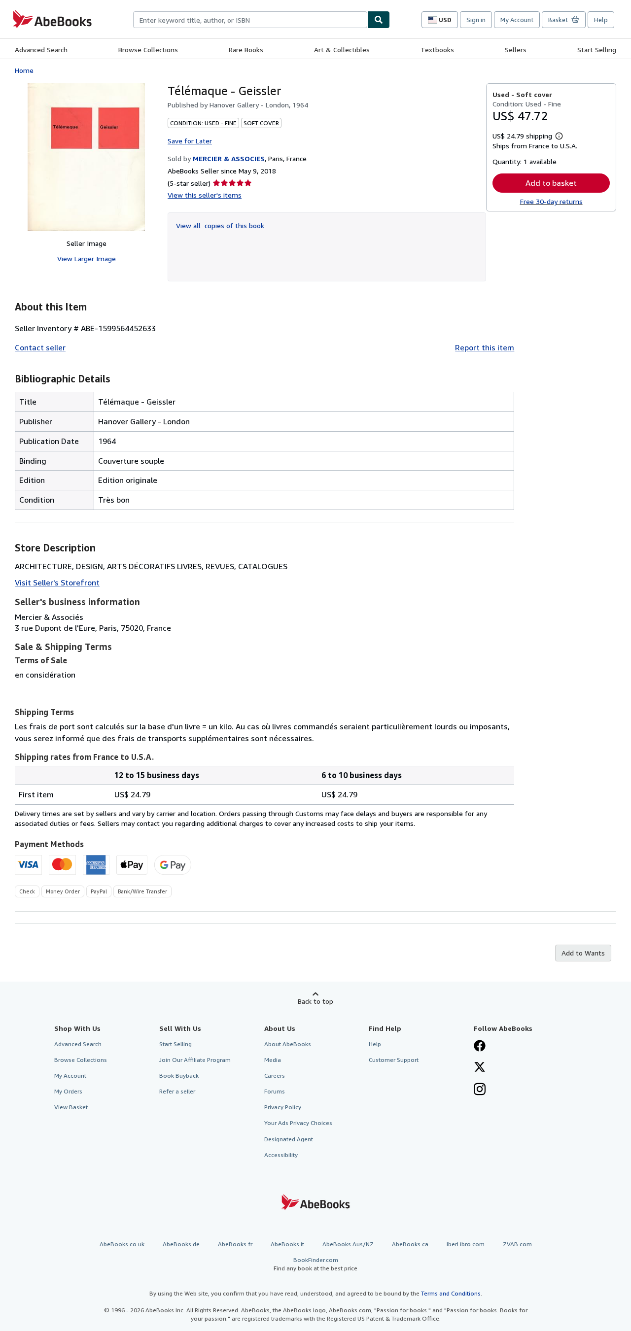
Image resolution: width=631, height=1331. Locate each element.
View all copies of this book (220, 225)
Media (272, 1059)
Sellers (515, 49)
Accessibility (281, 1155)
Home (24, 70)
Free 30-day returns (551, 201)
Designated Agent (288, 1139)
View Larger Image (86, 258)
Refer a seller (177, 1091)
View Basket (71, 1107)
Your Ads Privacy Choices (298, 1122)
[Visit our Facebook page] (480, 1046)
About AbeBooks (287, 1044)
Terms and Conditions (451, 1293)
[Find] (378, 19)
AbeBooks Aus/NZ (348, 1244)
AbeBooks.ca (410, 1244)
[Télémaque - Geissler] (86, 157)
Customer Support (394, 1059)
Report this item (484, 347)
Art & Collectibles (342, 49)
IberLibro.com (466, 1244)
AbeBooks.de (181, 1244)
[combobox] (250, 19)
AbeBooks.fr (235, 1244)
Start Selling (596, 49)
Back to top (315, 1001)
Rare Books (246, 49)
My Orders (68, 1091)
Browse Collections (148, 49)
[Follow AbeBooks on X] (480, 1067)
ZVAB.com (517, 1244)
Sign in (476, 20)
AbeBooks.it (287, 1244)
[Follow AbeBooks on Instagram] (480, 1090)
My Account (516, 20)
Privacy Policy (282, 1107)
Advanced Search (41, 49)
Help (601, 20)
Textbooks (437, 49)
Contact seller (40, 347)
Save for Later (190, 141)
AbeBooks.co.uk (122, 1244)
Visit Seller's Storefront (57, 582)
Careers (274, 1075)
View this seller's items (205, 195)
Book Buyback (179, 1075)
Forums (274, 1091)
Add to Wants (583, 953)
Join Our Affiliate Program (195, 1059)
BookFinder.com (315, 1264)
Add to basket (551, 183)
